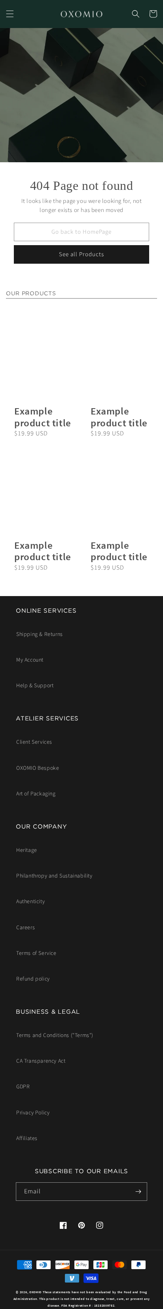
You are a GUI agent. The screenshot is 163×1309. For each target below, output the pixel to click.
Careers (25, 928)
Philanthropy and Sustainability (54, 876)
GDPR (23, 1087)
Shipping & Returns (39, 634)
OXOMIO (35, 1292)
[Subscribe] (138, 1191)
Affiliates (27, 1138)
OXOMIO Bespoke (37, 768)
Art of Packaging (36, 794)
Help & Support (34, 686)
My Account (30, 660)
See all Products (81, 254)
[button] (10, 14)
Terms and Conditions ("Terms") (54, 1035)
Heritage (26, 850)
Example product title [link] (42, 417)
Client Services (34, 742)
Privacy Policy (32, 1113)
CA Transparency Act (40, 1061)
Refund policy (33, 979)
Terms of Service (36, 953)
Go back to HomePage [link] (81, 232)
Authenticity (30, 902)
